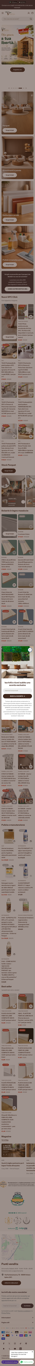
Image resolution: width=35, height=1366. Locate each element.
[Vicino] (30, 650)
